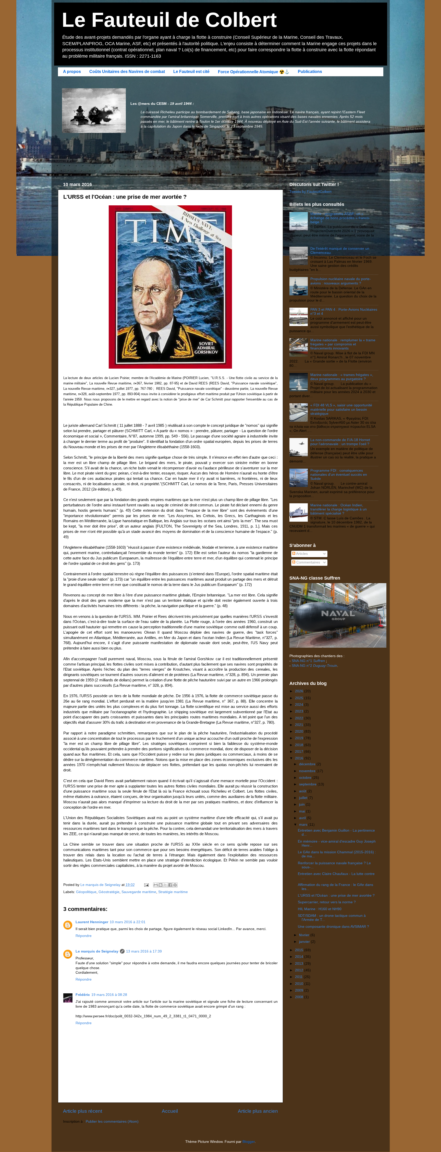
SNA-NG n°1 (308, 661)
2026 (299, 691)
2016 (299, 758)
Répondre (84, 936)
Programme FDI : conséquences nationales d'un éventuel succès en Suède (338, 475)
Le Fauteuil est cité (191, 71)
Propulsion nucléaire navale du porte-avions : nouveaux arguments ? (340, 281)
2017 (299, 752)
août (303, 791)
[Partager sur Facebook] (170, 884)
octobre (305, 778)
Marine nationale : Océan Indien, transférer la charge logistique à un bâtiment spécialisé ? (338, 509)
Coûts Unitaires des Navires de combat (127, 71)
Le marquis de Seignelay (97, 951)
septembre (308, 784)
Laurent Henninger (92, 922)
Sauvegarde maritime (138, 892)
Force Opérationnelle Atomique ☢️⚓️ (253, 72)
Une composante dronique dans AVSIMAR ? (333, 927)
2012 (299, 970)
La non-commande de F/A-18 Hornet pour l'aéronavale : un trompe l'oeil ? (340, 442)
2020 (299, 731)
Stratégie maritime (173, 892)
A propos (72, 71)
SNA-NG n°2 (314, 666)
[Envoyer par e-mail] (155, 884)
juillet (303, 798)
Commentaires (307, 562)
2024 (299, 705)
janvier (305, 942)
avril (303, 818)
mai (302, 811)
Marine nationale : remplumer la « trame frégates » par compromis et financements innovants (342, 344)
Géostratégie (109, 892)
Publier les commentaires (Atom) (112, 1121)
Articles (301, 554)
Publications (310, 71)
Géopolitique (86, 892)
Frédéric (83, 995)
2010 (299, 984)
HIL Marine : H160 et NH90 (319, 909)
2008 (299, 997)
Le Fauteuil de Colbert (169, 19)
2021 (299, 725)
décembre (307, 764)
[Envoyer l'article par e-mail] (146, 885)
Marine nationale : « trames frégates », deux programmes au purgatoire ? (341, 377)
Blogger (248, 1142)
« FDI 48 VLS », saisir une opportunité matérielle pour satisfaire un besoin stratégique (341, 409)
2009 (299, 990)
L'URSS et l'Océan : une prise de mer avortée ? (336, 895)
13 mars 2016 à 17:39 (144, 951)
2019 (299, 738)
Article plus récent (82, 1111)
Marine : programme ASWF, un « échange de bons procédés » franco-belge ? (340, 218)
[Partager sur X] (165, 884)
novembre (307, 771)
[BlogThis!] (160, 884)
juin (302, 804)
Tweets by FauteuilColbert (310, 192)
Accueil (170, 1111)
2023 (299, 711)
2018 (299, 745)
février (304, 935)
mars (303, 825)
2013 (299, 964)
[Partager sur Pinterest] (175, 884)
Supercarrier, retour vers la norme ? (327, 902)
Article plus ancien (258, 1111)
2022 (299, 718)
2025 (299, 698)
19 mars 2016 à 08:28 (109, 995)
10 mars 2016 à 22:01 (127, 922)
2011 (299, 977)
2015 (299, 950)
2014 (299, 957)
